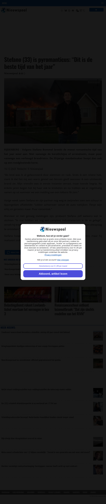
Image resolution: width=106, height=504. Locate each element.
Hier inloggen (63, 260)
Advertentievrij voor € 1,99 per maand (53, 266)
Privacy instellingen (53, 255)
